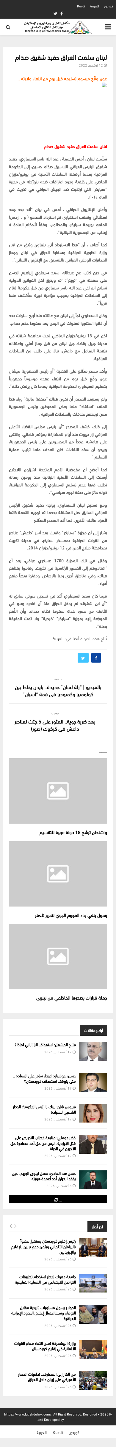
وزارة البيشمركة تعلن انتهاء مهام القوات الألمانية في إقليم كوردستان (45, 1345)
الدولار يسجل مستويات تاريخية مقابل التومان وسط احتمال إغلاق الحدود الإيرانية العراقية (43, 1312)
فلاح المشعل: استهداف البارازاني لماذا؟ (45, 1044)
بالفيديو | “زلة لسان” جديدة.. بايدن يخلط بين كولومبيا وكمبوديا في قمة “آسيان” (58, 690)
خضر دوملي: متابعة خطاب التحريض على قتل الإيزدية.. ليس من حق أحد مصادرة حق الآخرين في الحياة (43, 1142)
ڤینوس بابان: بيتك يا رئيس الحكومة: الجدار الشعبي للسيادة (44, 1109)
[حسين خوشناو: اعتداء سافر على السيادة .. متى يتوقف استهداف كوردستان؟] (93, 1082)
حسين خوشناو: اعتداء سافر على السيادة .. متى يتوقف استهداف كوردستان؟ (44, 1078)
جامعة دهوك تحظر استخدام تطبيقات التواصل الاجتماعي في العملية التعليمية (45, 1279)
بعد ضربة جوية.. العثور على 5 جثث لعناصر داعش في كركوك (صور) (55, 724)
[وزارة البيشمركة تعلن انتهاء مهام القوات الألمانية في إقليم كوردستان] (93, 1349)
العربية (94, 5)
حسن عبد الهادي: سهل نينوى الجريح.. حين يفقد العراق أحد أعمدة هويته (44, 1175)
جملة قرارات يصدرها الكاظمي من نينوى (71, 997)
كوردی (108, 5)
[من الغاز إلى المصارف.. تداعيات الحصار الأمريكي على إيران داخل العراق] (93, 1380)
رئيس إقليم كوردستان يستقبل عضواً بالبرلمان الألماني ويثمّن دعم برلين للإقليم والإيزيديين (43, 1246)
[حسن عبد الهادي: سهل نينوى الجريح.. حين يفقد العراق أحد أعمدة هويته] (93, 1179)
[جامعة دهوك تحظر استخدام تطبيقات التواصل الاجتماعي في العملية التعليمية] (93, 1283)
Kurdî (81, 5)
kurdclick (72, 1419)
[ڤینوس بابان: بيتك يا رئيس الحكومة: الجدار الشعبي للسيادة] (93, 1113)
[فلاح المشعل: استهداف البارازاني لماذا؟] (93, 1051)
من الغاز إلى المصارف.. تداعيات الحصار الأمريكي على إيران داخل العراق (47, 1376)
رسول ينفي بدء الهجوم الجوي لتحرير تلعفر (71, 914)
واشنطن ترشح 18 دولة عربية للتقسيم (73, 831)
